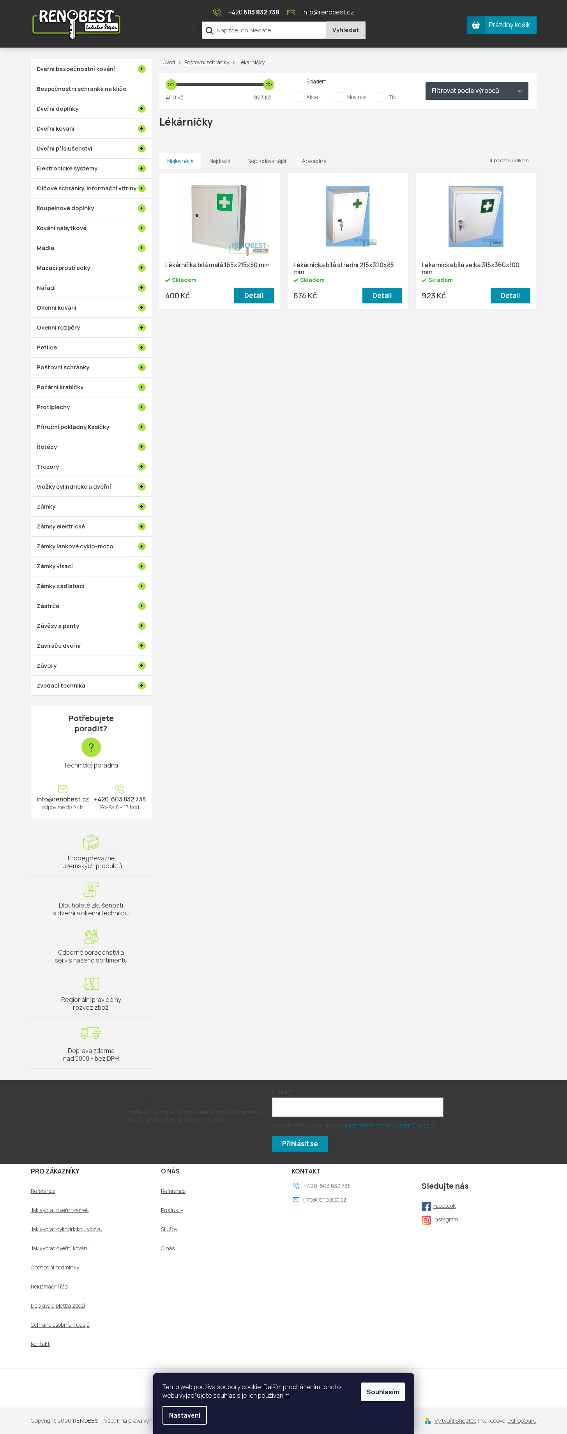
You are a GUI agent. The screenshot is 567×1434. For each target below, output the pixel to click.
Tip (392, 97)
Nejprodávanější (266, 161)
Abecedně (314, 161)
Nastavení (184, 1415)
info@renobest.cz (63, 799)
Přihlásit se (300, 1143)
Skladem (316, 81)
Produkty (172, 1210)
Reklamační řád (49, 1286)
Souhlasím (383, 1392)
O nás (168, 1248)
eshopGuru (522, 1420)
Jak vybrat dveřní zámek (60, 1210)
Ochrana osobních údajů (60, 1325)
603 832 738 (128, 799)
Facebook (444, 1205)
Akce (312, 97)
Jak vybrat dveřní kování (59, 1248)
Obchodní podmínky (55, 1267)
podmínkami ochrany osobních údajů (389, 1125)
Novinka (357, 97)
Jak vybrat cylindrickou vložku (66, 1229)
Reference (43, 1191)
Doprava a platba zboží (58, 1305)
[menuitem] (91, 69)
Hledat (346, 30)
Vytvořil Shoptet (455, 1420)
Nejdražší (220, 161)
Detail (254, 295)
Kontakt (40, 1344)
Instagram (445, 1219)
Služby (169, 1229)
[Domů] (170, 62)
